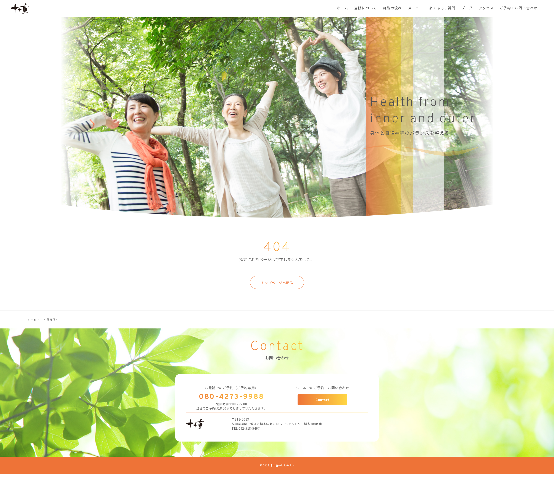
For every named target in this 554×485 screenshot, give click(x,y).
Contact (322, 399)
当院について (365, 8)
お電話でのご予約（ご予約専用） (231, 387)
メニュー (415, 8)
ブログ (467, 8)
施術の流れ (392, 8)
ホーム (342, 8)
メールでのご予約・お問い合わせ (322, 387)
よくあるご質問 (442, 8)
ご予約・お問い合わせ (518, 8)
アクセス (486, 8)
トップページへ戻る (277, 282)
